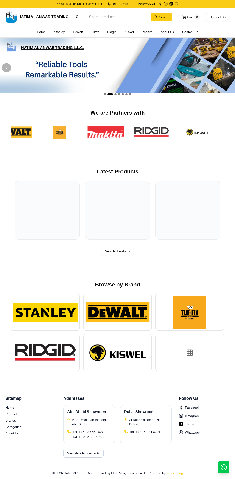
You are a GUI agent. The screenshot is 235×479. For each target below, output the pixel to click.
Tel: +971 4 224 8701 (145, 432)
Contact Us (218, 17)
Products (12, 414)
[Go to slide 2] (110, 94)
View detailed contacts (83, 453)
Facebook (192, 407)
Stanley (59, 32)
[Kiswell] (191, 132)
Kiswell (129, 32)
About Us (167, 32)
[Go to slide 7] (130, 94)
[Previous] (6, 67)
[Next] (228, 67)
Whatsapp (192, 432)
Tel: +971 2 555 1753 (88, 437)
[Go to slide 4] (119, 94)
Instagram (192, 416)
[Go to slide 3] (115, 94)
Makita (147, 32)
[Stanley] (45, 312)
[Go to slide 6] (126, 94)
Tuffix (95, 32)
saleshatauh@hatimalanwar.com (81, 4)
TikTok (189, 424)
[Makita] (99, 132)
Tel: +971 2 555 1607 (88, 432)
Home (41, 32)
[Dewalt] (117, 312)
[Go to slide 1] (105, 94)
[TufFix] (53, 132)
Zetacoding (175, 473)
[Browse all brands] (189, 352)
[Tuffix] (189, 312)
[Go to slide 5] (123, 94)
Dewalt (78, 32)
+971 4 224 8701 (122, 4)
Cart (192, 17)
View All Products (117, 251)
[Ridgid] (145, 132)
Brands (11, 420)
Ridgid (111, 32)
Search (164, 17)
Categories (13, 427)
